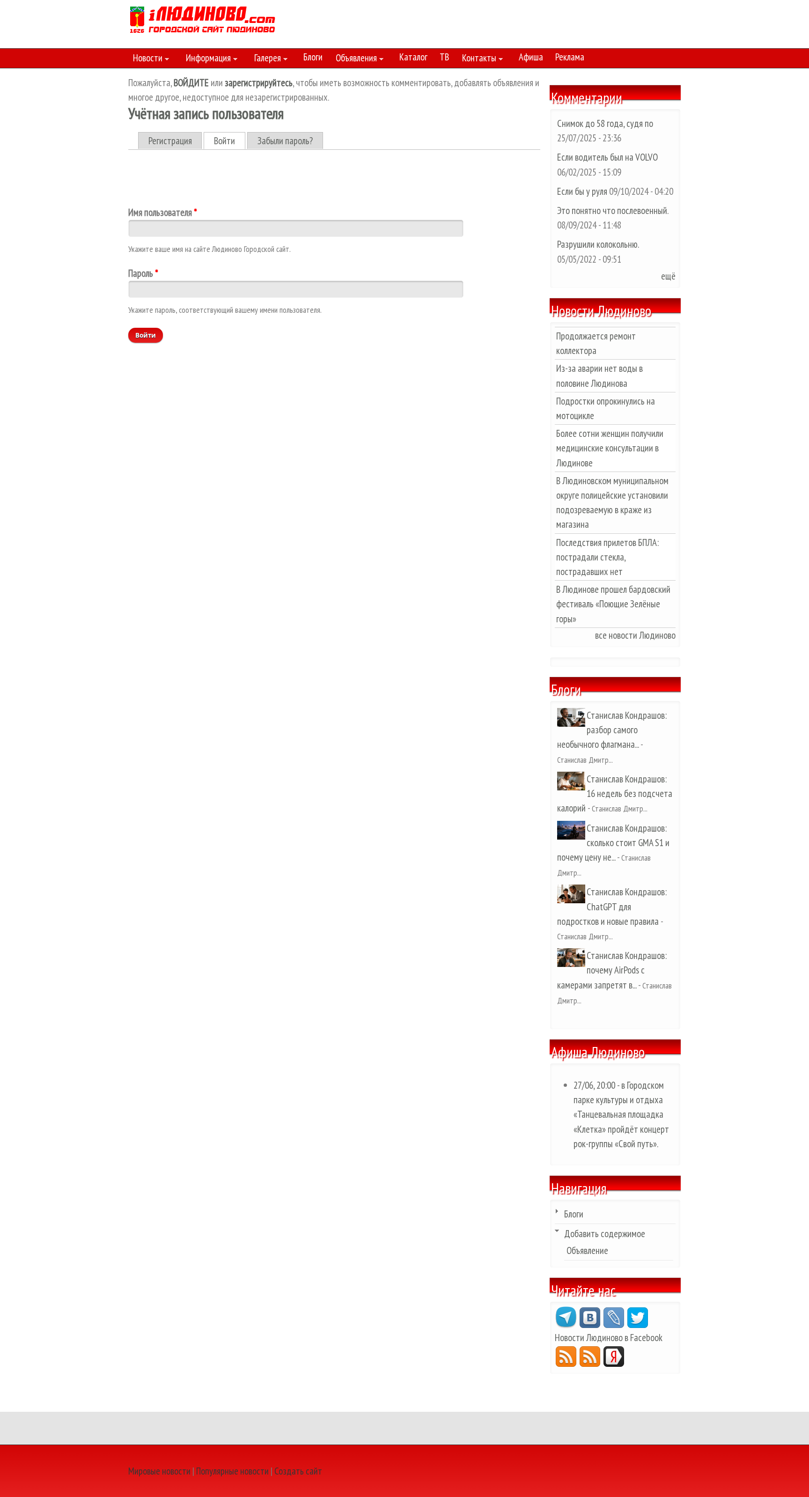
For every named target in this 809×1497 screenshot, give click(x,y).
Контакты (476, 59)
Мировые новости (159, 1471)
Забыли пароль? (285, 140)
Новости (145, 59)
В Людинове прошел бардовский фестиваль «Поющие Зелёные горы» (613, 604)
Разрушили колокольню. (598, 244)
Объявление (587, 1250)
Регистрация (170, 140)
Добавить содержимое (604, 1233)
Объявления (354, 59)
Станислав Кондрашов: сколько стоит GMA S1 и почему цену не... (613, 842)
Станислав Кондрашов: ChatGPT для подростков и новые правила (612, 906)
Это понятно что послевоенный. (612, 210)
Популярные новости (232, 1471)
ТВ (444, 57)
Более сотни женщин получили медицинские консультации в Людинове (609, 448)
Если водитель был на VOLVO (607, 157)
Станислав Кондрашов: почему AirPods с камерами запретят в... (612, 970)
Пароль (143, 273)
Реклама (569, 57)
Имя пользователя (162, 212)
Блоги (313, 57)
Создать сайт (298, 1471)
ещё (668, 276)
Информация (206, 59)
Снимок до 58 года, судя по (605, 123)
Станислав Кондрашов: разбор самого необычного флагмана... (612, 730)
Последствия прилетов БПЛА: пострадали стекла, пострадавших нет (607, 557)
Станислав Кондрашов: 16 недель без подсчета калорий (614, 793)
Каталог (413, 57)
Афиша (531, 57)
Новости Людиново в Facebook (608, 1337)
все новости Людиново (635, 635)
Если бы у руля (583, 191)
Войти (229, 140)
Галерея (265, 59)
